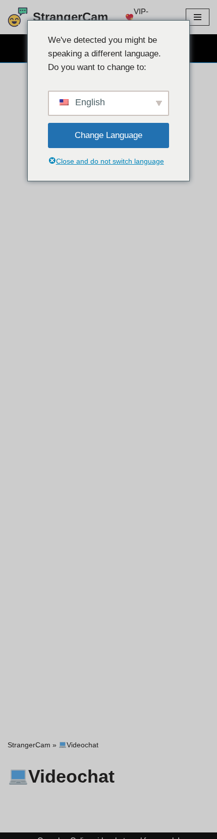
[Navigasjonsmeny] (197, 17)
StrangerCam (29, 745)
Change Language (108, 135)
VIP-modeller (148, 17)
